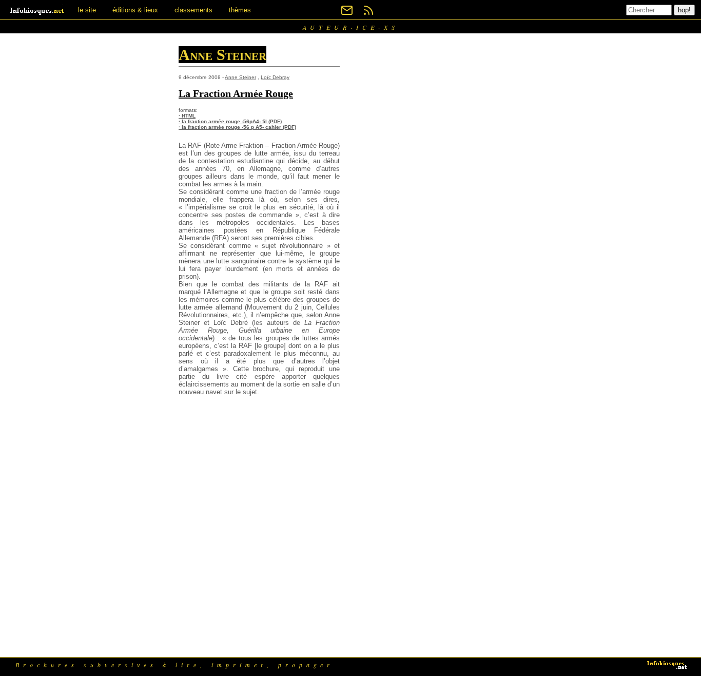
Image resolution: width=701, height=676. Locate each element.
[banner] (38, 10)
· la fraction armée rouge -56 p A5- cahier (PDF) (237, 127)
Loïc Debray (275, 77)
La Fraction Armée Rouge (236, 93)
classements (193, 10)
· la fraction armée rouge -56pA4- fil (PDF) (230, 121)
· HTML (187, 116)
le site (87, 10)
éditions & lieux (135, 10)
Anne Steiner (240, 77)
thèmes (240, 10)
